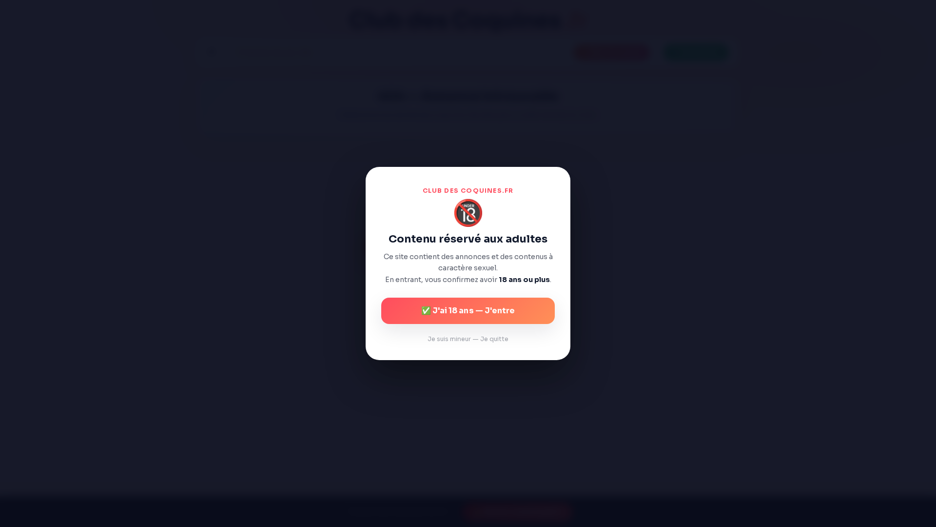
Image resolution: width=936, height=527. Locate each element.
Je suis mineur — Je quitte (468, 339)
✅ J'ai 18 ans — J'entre (468, 310)
